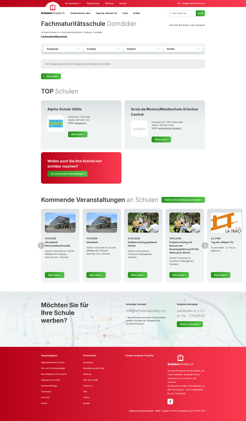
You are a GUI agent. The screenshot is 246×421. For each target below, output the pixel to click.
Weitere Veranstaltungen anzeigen (182, 200)
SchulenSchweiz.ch (50, 32)
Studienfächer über (80, 13)
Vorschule (45, 397)
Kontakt (123, 3)
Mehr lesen (77, 134)
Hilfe (85, 391)
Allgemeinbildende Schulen (53, 362)
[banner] (52, 8)
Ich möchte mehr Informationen (67, 174)
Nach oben (52, 76)
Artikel (136, 13)
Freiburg (87, 32)
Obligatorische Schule (50, 380)
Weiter (205, 245)
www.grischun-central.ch (170, 128)
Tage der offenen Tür (106, 13)
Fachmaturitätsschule (71, 32)
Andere (44, 403)
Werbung (109, 3)
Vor (41, 245)
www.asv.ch (80, 123)
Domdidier (97, 32)
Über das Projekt (90, 380)
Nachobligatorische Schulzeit (53, 374)
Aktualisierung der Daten (94, 368)
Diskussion (88, 385)
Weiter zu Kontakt (189, 324)
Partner (86, 397)
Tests (125, 13)
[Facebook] (170, 401)
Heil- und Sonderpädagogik (53, 368)
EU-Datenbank (71, 3)
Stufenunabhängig (49, 385)
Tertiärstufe (46, 391)
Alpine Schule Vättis (64, 109)
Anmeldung (88, 362)
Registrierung (93, 3)
